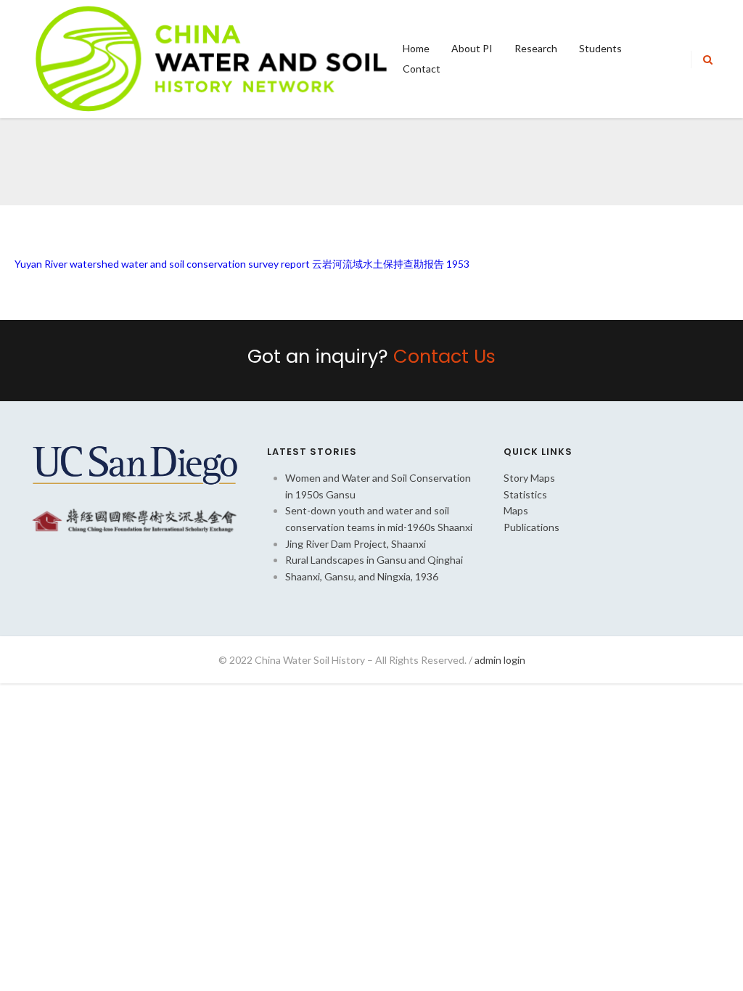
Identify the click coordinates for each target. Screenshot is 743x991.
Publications (531, 527)
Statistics (525, 494)
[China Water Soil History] (211, 58)
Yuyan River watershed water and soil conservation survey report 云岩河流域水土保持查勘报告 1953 (242, 264)
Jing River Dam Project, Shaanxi (355, 544)
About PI (472, 48)
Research (535, 48)
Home (416, 48)
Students (600, 48)
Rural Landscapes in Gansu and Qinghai (374, 560)
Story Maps (529, 478)
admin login (500, 660)
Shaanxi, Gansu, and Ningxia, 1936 (361, 576)
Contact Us (444, 356)
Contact (421, 68)
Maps (516, 510)
